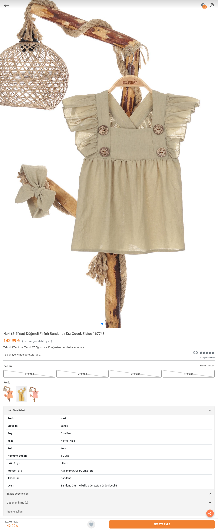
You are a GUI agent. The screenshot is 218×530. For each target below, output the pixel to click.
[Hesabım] (211, 5)
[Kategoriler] (6, 5)
